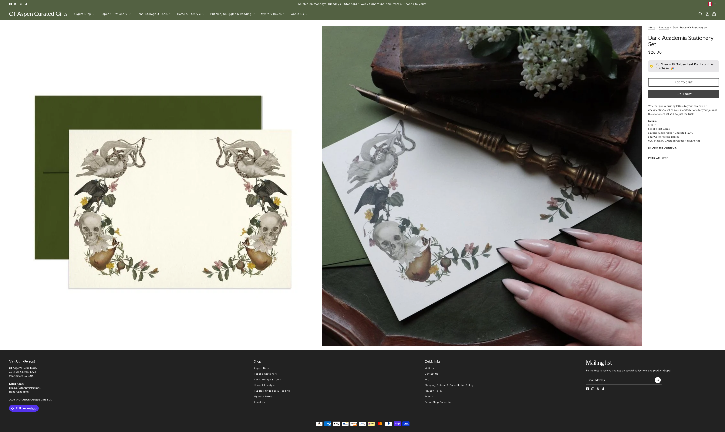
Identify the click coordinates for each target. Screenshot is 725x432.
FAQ (427, 379)
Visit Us (429, 368)
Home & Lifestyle (264, 385)
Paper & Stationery (265, 373)
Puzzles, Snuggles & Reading (272, 390)
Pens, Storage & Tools (267, 379)
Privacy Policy (434, 390)
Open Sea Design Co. (664, 147)
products (664, 27)
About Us (259, 402)
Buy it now (684, 93)
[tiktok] (26, 4)
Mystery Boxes (263, 396)
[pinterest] (21, 4)
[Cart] (714, 14)
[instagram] (16, 4)
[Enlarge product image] (160, 186)
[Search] (700, 14)
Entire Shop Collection (438, 402)
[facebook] (10, 4)
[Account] (707, 14)
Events (429, 396)
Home (651, 27)
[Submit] (658, 380)
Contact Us (431, 373)
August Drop (261, 368)
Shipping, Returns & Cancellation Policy (449, 385)
